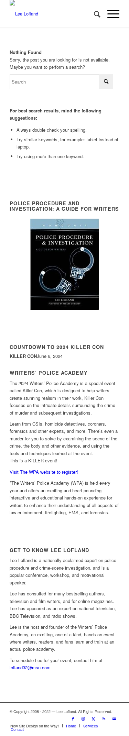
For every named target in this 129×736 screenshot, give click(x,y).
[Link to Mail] (114, 718)
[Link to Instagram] (83, 718)
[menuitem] (93, 14)
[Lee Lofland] (53, 14)
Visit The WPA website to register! (44, 472)
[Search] (93, 14)
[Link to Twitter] (93, 718)
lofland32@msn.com (30, 667)
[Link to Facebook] (73, 718)
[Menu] (109, 14)
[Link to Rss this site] (104, 718)
